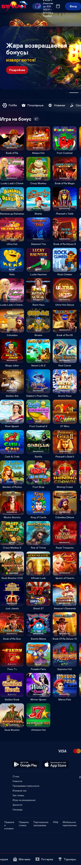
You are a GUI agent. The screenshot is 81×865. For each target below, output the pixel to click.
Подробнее (17, 70)
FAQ (55, 822)
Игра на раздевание (24, 800)
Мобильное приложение (70, 822)
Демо (5, 126)
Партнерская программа (40, 822)
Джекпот (17, 804)
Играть (12, 149)
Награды (18, 809)
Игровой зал (20, 790)
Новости (17, 781)
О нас (16, 776)
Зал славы (18, 795)
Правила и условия (9, 822)
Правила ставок (24, 822)
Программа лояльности (26, 785)
